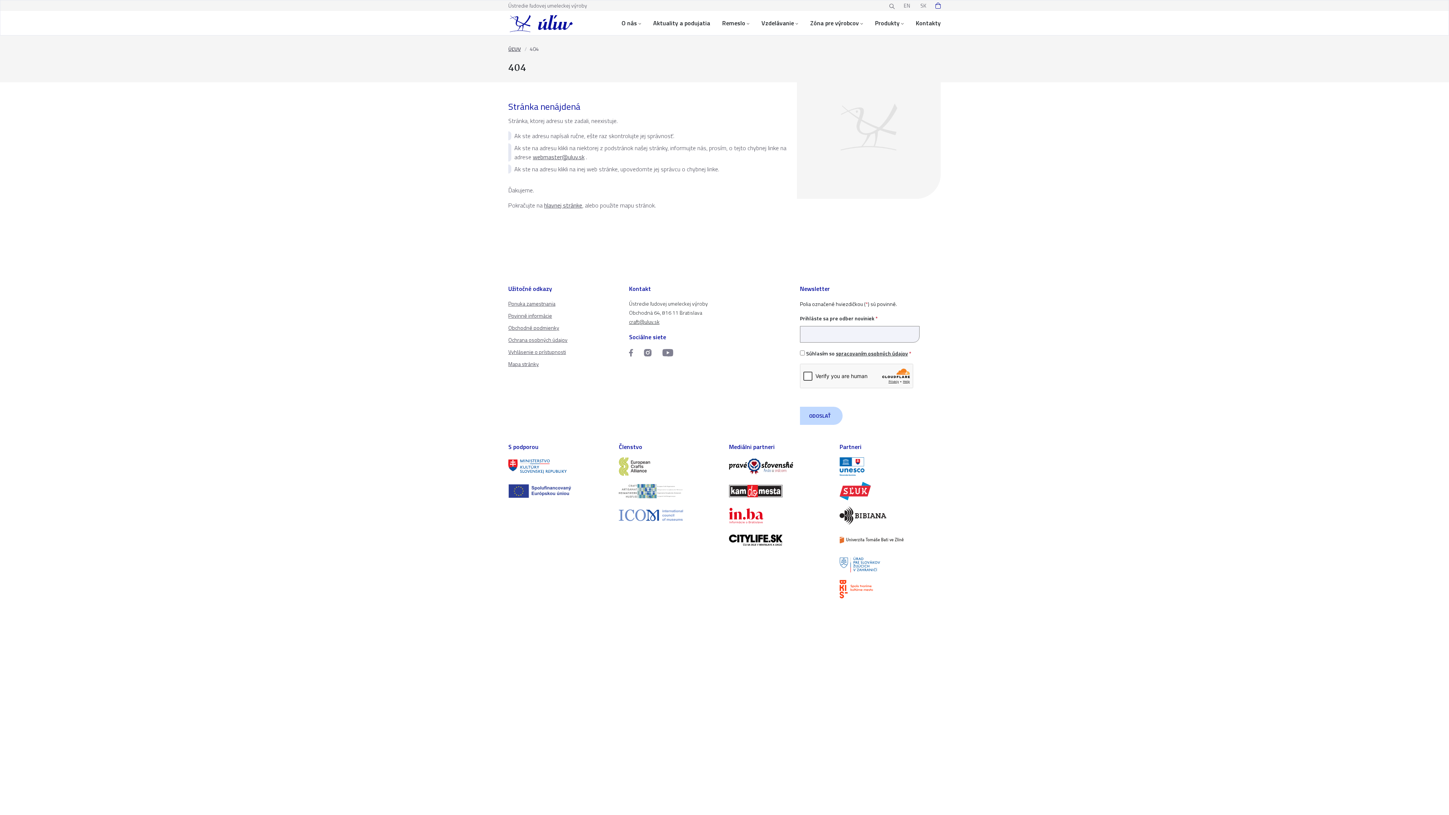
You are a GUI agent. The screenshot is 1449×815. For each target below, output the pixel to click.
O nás (629, 23)
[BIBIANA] (890, 515)
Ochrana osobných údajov (538, 340)
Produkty (887, 23)
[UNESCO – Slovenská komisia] (890, 466)
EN (907, 5)
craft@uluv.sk (644, 322)
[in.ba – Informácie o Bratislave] (780, 515)
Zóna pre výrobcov (834, 23)
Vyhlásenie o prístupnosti (537, 352)
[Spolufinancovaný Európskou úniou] (559, 491)
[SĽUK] (890, 491)
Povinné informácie (530, 316)
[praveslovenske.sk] (780, 466)
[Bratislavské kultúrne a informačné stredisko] (890, 589)
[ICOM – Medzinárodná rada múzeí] (669, 515)
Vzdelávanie (777, 23)
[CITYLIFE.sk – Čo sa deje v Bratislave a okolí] (780, 540)
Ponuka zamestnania (531, 304)
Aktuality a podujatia (681, 23)
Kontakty (928, 23)
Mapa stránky (523, 364)
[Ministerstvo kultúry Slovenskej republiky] (559, 466)
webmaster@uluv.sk (559, 156)
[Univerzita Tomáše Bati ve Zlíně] (890, 540)
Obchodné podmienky (533, 328)
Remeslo (733, 23)
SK (923, 5)
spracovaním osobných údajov (872, 353)
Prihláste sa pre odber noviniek (839, 318)
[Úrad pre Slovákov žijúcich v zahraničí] (890, 564)
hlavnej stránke (563, 205)
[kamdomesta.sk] (780, 491)
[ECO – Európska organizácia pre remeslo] (669, 491)
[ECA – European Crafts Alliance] (669, 466)
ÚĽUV (514, 49)
